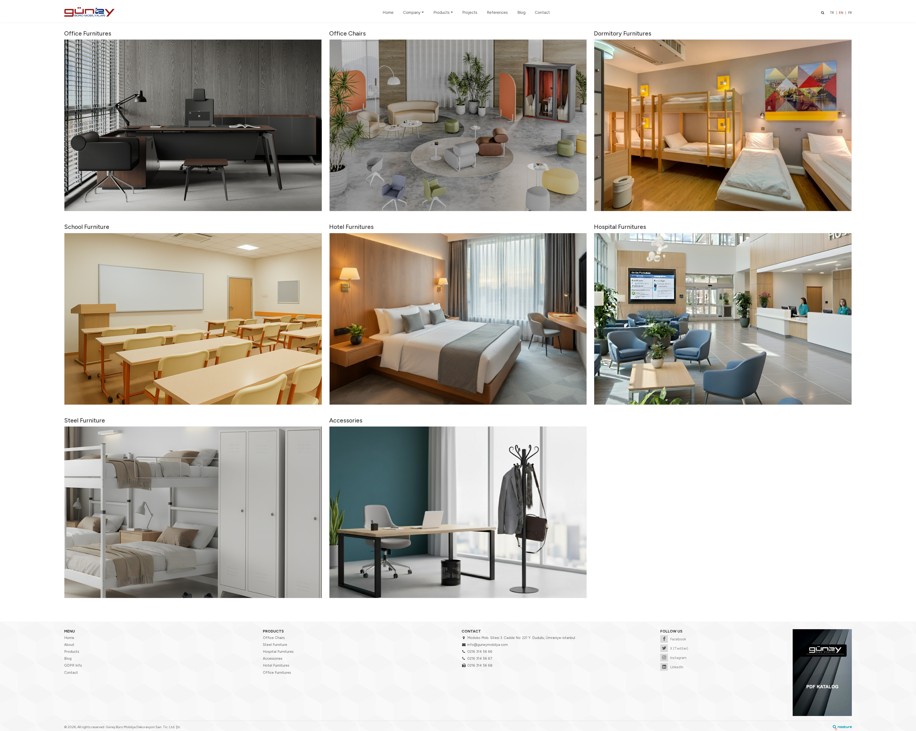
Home (388, 12)
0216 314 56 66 (479, 651)
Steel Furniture (84, 420)
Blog (521, 12)
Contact (542, 12)
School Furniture (86, 226)
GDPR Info (73, 665)
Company (412, 12)
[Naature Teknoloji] (842, 727)
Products (441, 12)
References (497, 12)
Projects (469, 12)
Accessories (345, 420)
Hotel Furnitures (351, 226)
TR (832, 13)
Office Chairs (347, 33)
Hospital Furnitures (620, 226)
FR (850, 13)
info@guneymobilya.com (487, 645)
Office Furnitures (87, 33)
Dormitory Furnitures (622, 33)
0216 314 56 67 (479, 658)
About (69, 645)
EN (841, 13)
